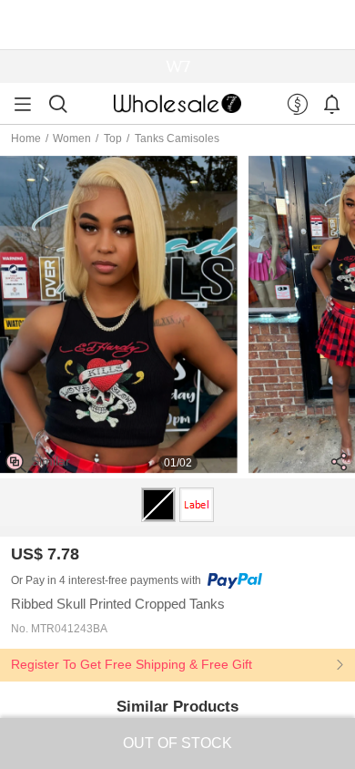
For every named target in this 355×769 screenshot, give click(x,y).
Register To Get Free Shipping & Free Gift (131, 665)
